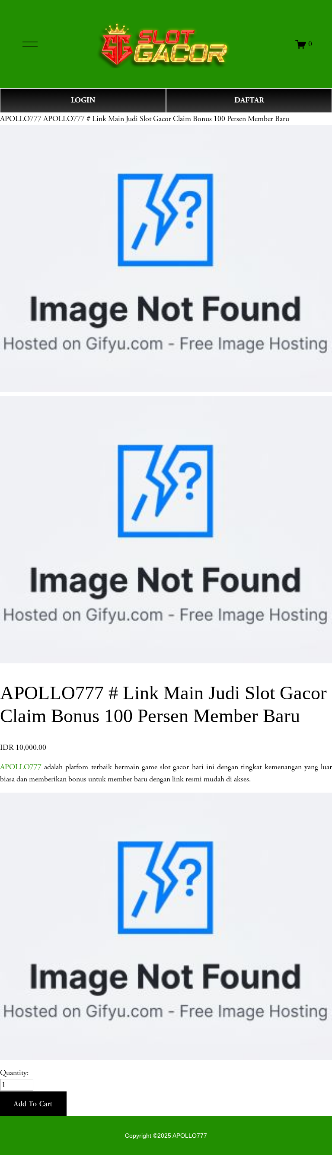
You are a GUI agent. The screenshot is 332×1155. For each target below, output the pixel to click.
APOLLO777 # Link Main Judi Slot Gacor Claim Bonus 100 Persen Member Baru (166, 119)
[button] (33, 1104)
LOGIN (83, 100)
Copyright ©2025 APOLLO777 (166, 1135)
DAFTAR (249, 100)
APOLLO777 (21, 119)
